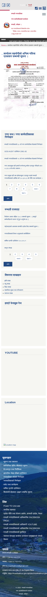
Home (3, 45)
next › (36, 189)
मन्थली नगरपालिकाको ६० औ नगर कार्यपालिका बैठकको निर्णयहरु (23, 144)
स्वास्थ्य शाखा (8, 293)
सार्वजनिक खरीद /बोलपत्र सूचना (15, 465)
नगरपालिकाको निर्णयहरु (12, 481)
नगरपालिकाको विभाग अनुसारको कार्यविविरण (17, 234)
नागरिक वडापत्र (9, 510)
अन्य (8, 199)
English (23, 5)
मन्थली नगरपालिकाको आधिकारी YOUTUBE (20, 524)
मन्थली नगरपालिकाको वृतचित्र (14, 532)
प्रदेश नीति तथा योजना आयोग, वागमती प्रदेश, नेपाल (22, 513)
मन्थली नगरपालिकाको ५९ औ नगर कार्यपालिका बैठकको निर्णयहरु (23, 159)
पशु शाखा (7, 284)
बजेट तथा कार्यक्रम (10, 484)
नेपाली (30, 5)
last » (24, 193)
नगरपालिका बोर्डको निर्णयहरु (13, 477)
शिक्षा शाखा (7, 287)
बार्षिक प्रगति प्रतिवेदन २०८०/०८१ (15, 241)
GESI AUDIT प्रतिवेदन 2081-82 (15, 151)
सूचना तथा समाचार (10, 462)
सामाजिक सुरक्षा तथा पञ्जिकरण (13, 290)
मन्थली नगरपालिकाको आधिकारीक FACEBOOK (21, 528)
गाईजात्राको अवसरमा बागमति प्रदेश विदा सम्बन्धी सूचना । (21, 226)
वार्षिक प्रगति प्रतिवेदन (11, 488)
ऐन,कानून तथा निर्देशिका (12, 469)
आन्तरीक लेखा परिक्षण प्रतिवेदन (15, 473)
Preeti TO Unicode (11, 506)
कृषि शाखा (7, 281)
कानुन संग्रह (8, 248)
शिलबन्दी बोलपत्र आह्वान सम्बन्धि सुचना (17, 492)
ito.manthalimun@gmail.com (17, 566)
